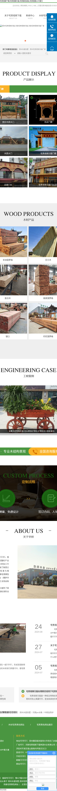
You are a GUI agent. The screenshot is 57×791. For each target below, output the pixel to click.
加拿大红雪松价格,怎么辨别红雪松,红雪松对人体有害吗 (29, 431)
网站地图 (24, 6)
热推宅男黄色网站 (11, 784)
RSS (30, 6)
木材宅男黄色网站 (16, 725)
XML (35, 6)
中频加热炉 (49, 712)
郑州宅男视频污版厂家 (38, 49)
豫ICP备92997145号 (23, 778)
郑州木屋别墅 (23, 49)
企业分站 (16, 6)
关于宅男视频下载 (13, 16)
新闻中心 (30, 16)
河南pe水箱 (37, 712)
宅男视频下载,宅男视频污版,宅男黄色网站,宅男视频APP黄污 (21, 1)
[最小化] (54, 753)
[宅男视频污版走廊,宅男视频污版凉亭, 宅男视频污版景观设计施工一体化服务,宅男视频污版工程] (28, 34)
